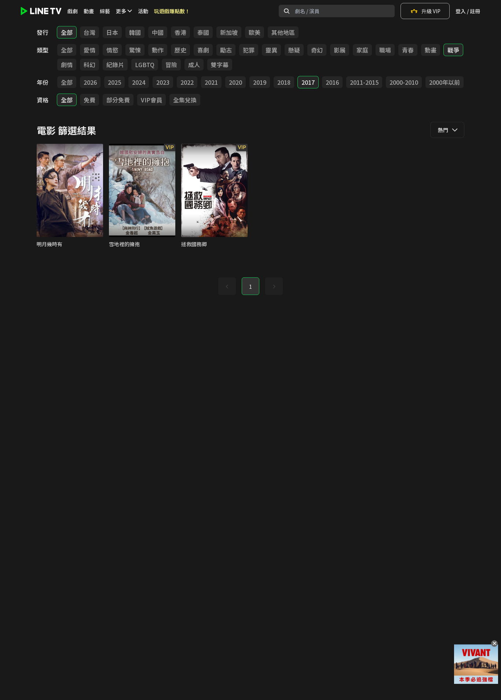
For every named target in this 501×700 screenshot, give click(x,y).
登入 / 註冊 (468, 11)
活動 (143, 11)
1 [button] (250, 286)
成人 (194, 64)
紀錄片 (115, 64)
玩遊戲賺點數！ (172, 11)
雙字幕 (219, 64)
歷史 (180, 49)
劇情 (67, 64)
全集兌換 (185, 99)
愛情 (89, 49)
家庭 (362, 49)
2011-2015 (364, 82)
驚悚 (135, 49)
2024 (138, 82)
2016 (332, 82)
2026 (90, 82)
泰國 (203, 32)
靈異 (271, 49)
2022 (187, 82)
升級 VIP (430, 11)
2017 (308, 82)
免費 (89, 99)
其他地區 (283, 32)
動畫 (89, 11)
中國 (158, 32)
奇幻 (317, 49)
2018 (283, 82)
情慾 (112, 49)
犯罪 (249, 49)
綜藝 (105, 11)
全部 (67, 32)
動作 (158, 49)
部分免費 (118, 99)
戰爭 (453, 49)
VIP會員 (151, 99)
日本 (112, 32)
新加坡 (229, 32)
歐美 (254, 32)
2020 (235, 82)
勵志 (226, 49)
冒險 (171, 64)
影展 (339, 49)
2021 (211, 82)
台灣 (89, 32)
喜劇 (203, 49)
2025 (114, 82)
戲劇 (72, 11)
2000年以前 (444, 82)
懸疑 (294, 49)
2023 (162, 82)
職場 (385, 49)
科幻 (89, 64)
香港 (180, 32)
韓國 (135, 32)
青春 (408, 49)
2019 (259, 82)
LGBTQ (144, 64)
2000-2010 (404, 82)
